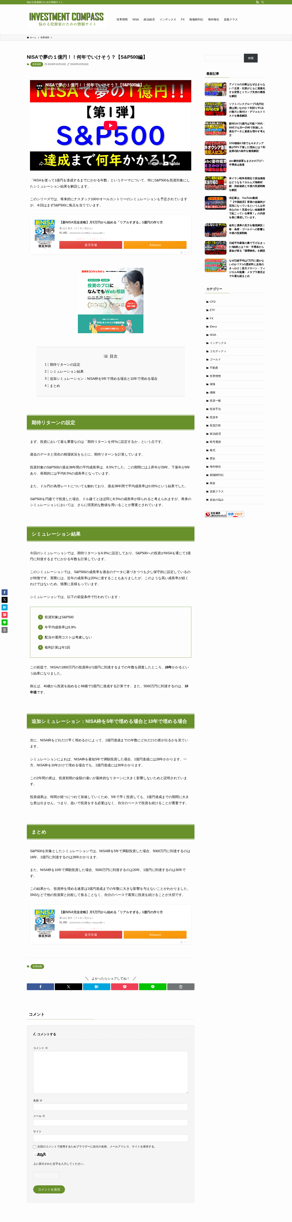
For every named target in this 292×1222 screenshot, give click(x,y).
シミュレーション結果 (67, 371)
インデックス (218, 342)
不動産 (214, 367)
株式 (212, 450)
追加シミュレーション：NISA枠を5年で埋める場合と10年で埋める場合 (104, 379)
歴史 (212, 458)
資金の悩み (217, 499)
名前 (37, 1100)
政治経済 (215, 433)
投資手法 (215, 409)
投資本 (214, 417)
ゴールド (215, 359)
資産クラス (217, 491)
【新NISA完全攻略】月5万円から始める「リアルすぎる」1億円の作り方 (111, 222)
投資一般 (215, 400)
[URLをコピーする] (180, 986)
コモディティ (218, 351)
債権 (212, 392)
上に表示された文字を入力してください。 (59, 1163)
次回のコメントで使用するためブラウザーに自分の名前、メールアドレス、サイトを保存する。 (97, 1146)
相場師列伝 (217, 475)
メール (39, 1116)
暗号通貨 (215, 441)
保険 (212, 384)
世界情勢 (36, 64)
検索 (251, 58)
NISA (213, 334)
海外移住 (215, 466)
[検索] (262, 2)
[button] (40, 986)
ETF (212, 310)
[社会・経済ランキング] (216, 516)
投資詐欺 (215, 425)
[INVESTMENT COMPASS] (66, 19)
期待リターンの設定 (65, 365)
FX (211, 318)
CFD (213, 301)
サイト (37, 1131)
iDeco (213, 326)
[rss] (257, 2)
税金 (212, 483)
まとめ (55, 386)
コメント (40, 1048)
